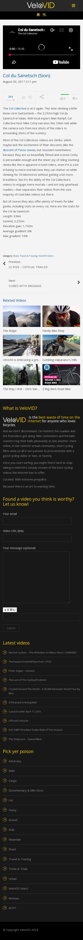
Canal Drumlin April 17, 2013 (25, 711)
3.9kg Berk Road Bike (56, 389)
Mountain (15, 839)
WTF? (12, 908)
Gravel (13, 820)
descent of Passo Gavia (18, 150)
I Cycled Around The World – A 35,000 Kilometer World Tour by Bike (44, 691)
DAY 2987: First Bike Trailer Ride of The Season (36, 729)
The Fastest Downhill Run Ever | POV (30, 661)
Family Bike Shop (53, 331)
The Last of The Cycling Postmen (27, 680)
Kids (11, 829)
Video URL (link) (13, 531)
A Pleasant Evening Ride (23, 702)
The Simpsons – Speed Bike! (25, 739)
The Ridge (10, 331)
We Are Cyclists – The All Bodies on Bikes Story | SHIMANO (42, 652)
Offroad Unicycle (18, 720)
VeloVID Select (45, 255)
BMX (12, 771)
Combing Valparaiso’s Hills (59, 360)
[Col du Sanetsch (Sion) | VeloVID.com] (43, 5)
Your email (10, 514)
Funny (12, 810)
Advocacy (15, 761)
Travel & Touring (28, 255)
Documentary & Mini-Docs (26, 790)
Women (14, 898)
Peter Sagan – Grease (22, 670)
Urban (13, 879)
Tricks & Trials (18, 869)
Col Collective (17, 108)
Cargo (13, 781)
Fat (11, 800)
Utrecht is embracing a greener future (28, 360)
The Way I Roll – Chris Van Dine (23, 389)
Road (16, 255)
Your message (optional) (19, 548)
